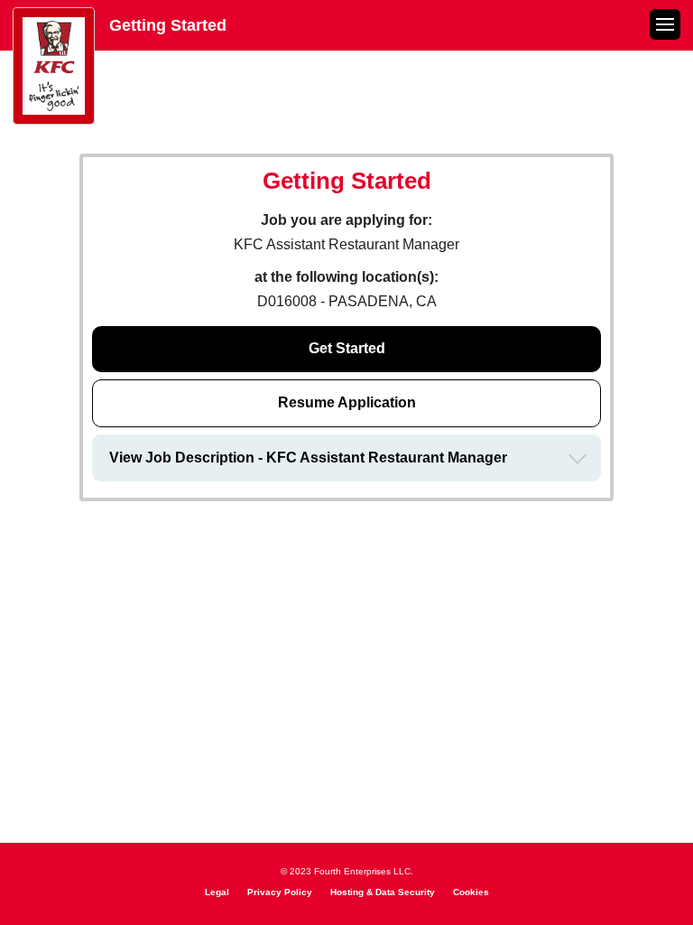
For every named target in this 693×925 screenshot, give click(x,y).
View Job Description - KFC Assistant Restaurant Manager (308, 457)
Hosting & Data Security (382, 892)
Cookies (471, 892)
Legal (217, 892)
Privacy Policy (279, 892)
